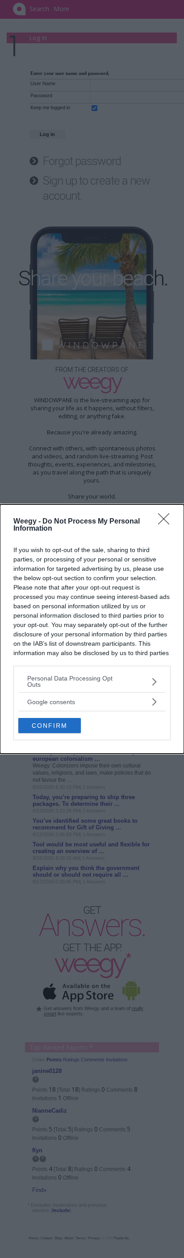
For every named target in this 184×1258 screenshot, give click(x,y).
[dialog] (92, 629)
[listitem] (92, 681)
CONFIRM (49, 725)
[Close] (166, 521)
